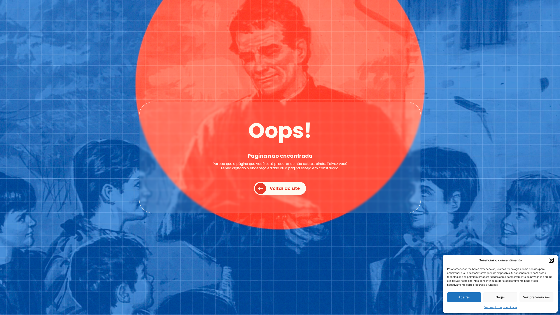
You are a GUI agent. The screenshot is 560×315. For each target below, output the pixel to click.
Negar (500, 297)
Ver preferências (536, 297)
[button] (551, 260)
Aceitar (464, 297)
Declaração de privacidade (500, 307)
